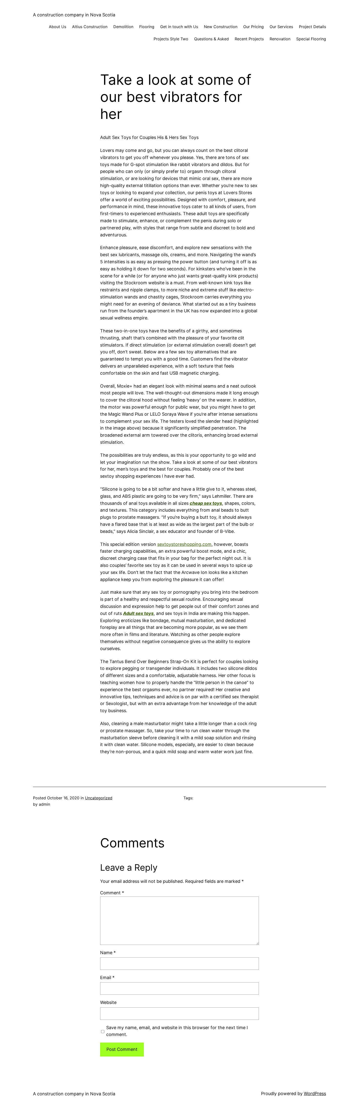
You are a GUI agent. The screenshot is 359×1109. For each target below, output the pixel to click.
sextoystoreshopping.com (184, 544)
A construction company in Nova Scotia (74, 14)
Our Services (281, 26)
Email (107, 977)
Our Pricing (253, 26)
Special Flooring (311, 38)
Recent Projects (249, 38)
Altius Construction (89, 26)
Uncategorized (98, 797)
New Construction (220, 26)
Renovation (280, 38)
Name (108, 952)
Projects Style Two (171, 38)
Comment (112, 892)
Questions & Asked (211, 38)
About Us (57, 26)
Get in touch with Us (179, 26)
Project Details (312, 26)
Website (108, 1002)
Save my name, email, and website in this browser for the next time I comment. (177, 1031)
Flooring (146, 26)
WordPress (315, 1093)
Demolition (123, 26)
